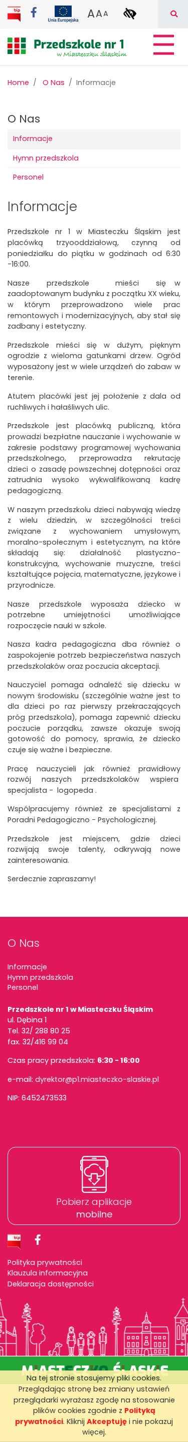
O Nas (54, 83)
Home (18, 83)
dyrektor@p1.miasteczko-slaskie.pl (97, 1079)
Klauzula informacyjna (48, 1273)
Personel (28, 177)
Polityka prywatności (45, 1262)
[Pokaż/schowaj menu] (162, 45)
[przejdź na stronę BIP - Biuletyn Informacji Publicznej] (15, 14)
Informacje (33, 139)
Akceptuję (107, 1421)
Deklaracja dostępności (51, 1284)
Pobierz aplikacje (94, 1207)
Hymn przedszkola (46, 158)
